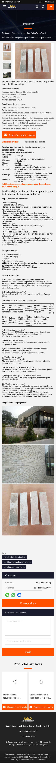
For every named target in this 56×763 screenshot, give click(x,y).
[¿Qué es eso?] (13, 595)
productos (16, 33)
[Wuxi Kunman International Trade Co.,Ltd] (13, 7)
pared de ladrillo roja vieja (14, 557)
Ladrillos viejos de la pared (34, 33)
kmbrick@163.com (12, 2)
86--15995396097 (46, 2)
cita (50, 7)
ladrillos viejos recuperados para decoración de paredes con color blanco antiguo (14, 696)
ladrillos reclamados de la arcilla (17, 562)
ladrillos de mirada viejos (14, 567)
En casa (5, 33)
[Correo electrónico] (19, 595)
